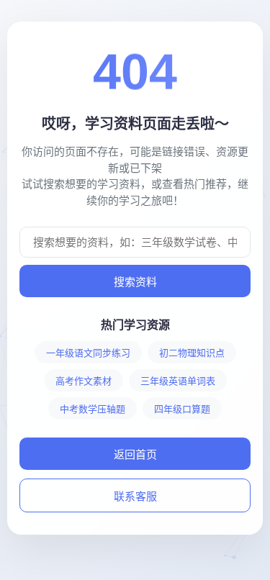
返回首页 (135, 454)
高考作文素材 (83, 381)
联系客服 (135, 496)
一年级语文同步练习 (88, 353)
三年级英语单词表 (177, 381)
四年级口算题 (182, 409)
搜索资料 (135, 282)
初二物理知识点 (192, 353)
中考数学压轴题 (92, 409)
